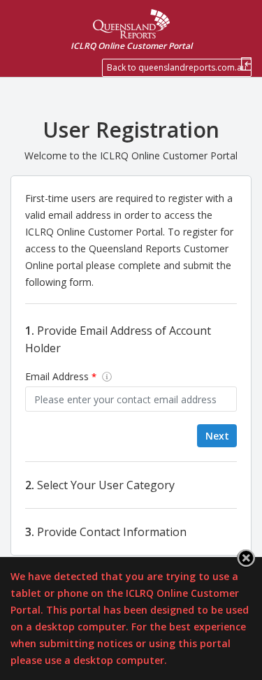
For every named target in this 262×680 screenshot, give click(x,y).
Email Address (60, 376)
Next (217, 435)
